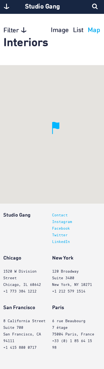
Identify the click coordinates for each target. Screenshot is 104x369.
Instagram (62, 222)
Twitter (60, 235)
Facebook (61, 228)
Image (60, 30)
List (78, 30)
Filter (11, 30)
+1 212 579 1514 (68, 291)
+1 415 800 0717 (20, 348)
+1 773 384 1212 (20, 291)
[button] (59, 134)
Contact (60, 215)
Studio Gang (42, 7)
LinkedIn (61, 242)
